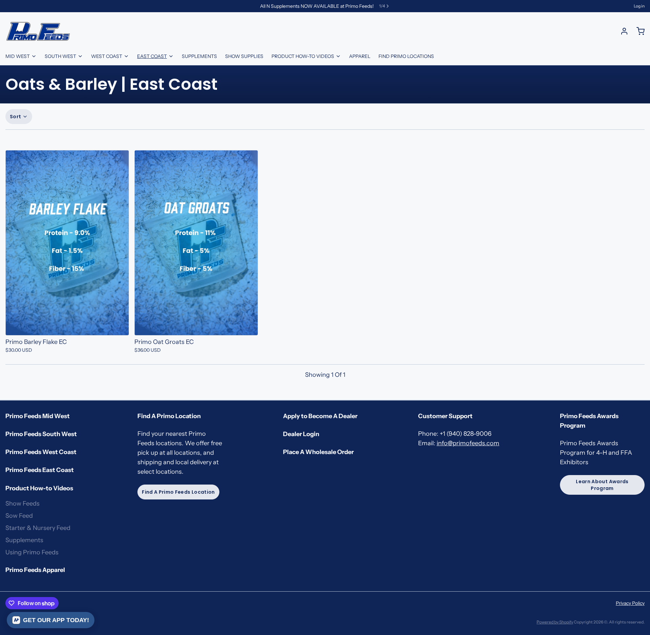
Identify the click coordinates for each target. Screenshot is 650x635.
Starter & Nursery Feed (37, 528)
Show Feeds (22, 503)
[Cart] (638, 31)
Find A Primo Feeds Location (178, 492)
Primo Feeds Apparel (35, 570)
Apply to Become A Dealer (320, 416)
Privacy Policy (630, 603)
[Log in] (621, 31)
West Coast (106, 56)
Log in (639, 5)
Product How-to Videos (303, 56)
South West (60, 56)
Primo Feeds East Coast (39, 470)
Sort (15, 116)
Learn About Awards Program (602, 485)
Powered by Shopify (555, 621)
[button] (67, 326)
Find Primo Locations (406, 56)
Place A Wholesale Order (318, 452)
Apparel (359, 56)
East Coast (152, 56)
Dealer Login (301, 434)
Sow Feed (19, 515)
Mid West (17, 56)
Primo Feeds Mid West (37, 416)
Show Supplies (244, 56)
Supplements (199, 56)
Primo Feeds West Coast (41, 452)
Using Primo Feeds (32, 552)
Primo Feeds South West (41, 434)
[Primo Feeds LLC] (38, 31)
